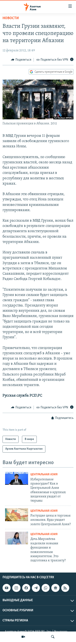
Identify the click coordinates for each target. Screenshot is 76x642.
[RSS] (65, 588)
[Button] (21, 60)
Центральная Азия (44, 474)
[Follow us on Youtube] (7, 588)
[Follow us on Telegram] (36, 588)
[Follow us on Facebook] (26, 588)
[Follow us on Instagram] (16, 588)
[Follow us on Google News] (55, 588)
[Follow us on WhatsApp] (46, 588)
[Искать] (52, 636)
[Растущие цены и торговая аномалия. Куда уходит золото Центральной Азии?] (16, 514)
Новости (11, 18)
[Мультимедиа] (23, 636)
